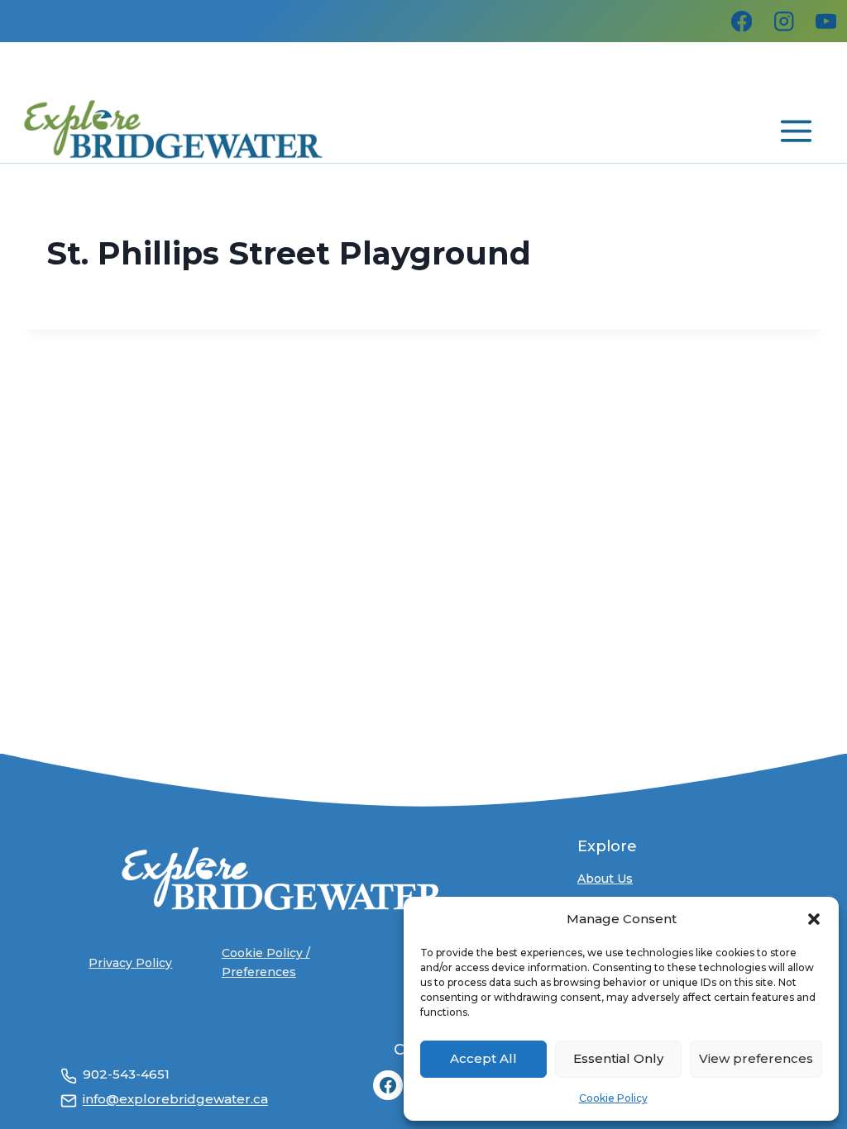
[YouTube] (826, 21)
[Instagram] (784, 21)
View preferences (756, 1058)
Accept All (483, 1058)
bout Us (609, 878)
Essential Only (618, 1058)
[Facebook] (741, 21)
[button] (814, 919)
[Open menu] (794, 128)
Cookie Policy (613, 1098)
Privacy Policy (130, 962)
